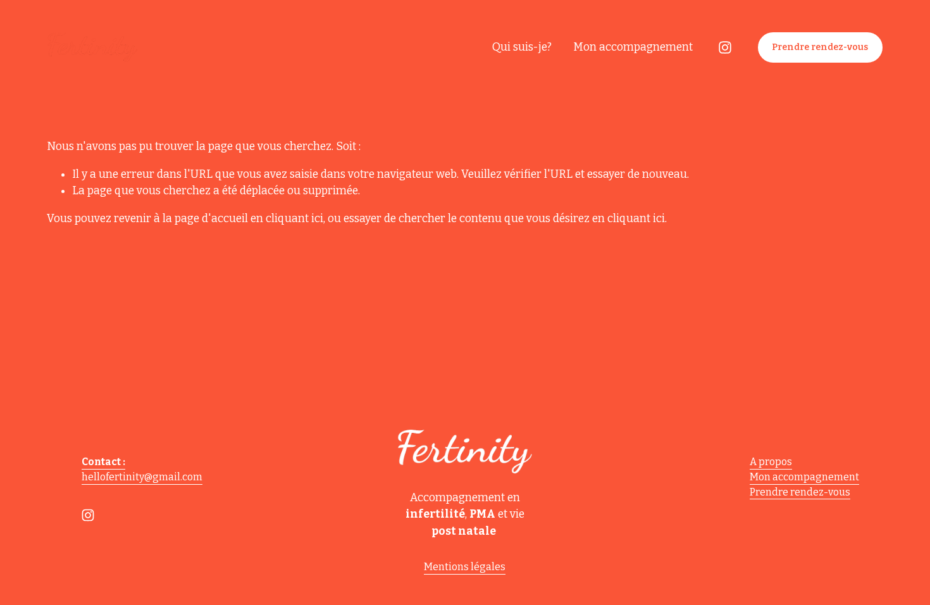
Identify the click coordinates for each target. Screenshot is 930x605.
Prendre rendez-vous (820, 47)
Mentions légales (464, 567)
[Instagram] (725, 47)
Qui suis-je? (522, 47)
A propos (771, 462)
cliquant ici (294, 218)
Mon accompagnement (633, 47)
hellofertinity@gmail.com (142, 477)
